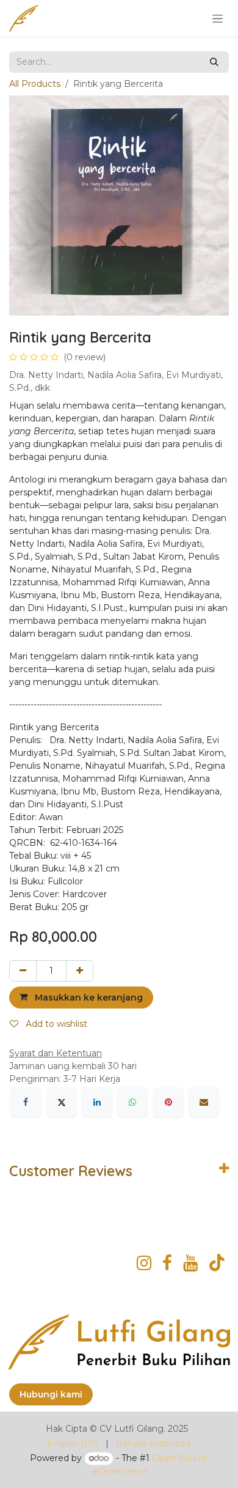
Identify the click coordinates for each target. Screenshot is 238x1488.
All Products (34, 83)
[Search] (214, 62)
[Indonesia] (167, 1263)
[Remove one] (23, 971)
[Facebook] (25, 1102)
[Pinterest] (168, 1102)
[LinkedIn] (97, 1102)
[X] (61, 1102)
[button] (81, 997)
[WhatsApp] (132, 1102)
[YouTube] (190, 1263)
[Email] (203, 1102)
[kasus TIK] (217, 1263)
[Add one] (79, 971)
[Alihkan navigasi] (217, 18)
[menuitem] (72, 1443)
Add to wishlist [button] (55, 1023)
